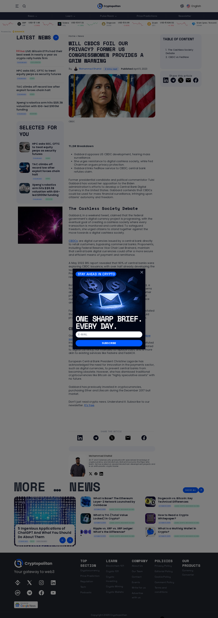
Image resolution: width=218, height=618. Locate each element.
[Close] (142, 272)
